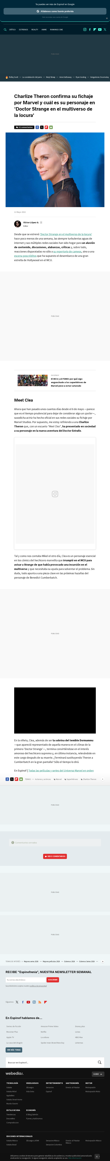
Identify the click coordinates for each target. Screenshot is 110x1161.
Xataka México (12, 1140)
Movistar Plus (12, 1032)
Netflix (43, 1032)
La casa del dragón (14, 1042)
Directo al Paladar (73, 1087)
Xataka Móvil (11, 1091)
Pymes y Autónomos (34, 1118)
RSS (40, 1001)
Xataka (9, 1087)
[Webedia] (14, 1073)
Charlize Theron (89, 779)
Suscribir (52, 980)
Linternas (79, 1042)
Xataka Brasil (11, 1144)
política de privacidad (38, 986)
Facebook (90, 29)
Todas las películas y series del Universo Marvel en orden (61, 770)
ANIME (44, 29)
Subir (96, 1074)
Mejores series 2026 (31, 961)
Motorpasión (91, 1087)
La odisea (45, 1037)
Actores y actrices (43, 779)
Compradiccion (12, 1122)
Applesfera (10, 1095)
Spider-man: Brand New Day (52, 1042)
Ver (56, 856)
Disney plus (80, 1026)
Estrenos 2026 (69, 961)
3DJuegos (30, 1087)
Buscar (99, 1062)
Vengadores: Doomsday (99, 77)
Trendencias (11, 1114)
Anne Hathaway (65, 77)
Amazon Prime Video (49, 1026)
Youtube (100, 29)
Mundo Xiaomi (12, 1103)
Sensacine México (52, 1140)
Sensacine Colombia (54, 1144)
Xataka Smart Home (14, 1099)
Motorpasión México (93, 1140)
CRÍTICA (12, 29)
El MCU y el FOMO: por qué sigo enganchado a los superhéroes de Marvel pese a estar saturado (68, 382)
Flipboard (95, 29)
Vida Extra (30, 1091)
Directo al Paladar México (73, 1141)
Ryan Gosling (81, 77)
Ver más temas (14, 1050)
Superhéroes (72, 779)
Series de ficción (13, 1026)
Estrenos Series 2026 (87, 961)
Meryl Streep (50, 77)
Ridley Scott (13, 77)
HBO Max (79, 1037)
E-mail (51, 127)
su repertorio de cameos (67, 251)
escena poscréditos (25, 256)
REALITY (35, 29)
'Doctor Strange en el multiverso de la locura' (66, 234)
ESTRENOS (23, 29)
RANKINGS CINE (56, 29)
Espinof (49, 1091)
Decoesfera (10, 1118)
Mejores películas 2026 (51, 961)
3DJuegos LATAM (32, 1140)
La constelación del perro (32, 77)
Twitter (105, 29)
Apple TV (10, 1037)
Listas (77, 1032)
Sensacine (50, 1087)
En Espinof (55, 375)
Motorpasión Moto (93, 1091)
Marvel (59, 779)
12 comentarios (26, 127)
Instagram (85, 29)
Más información (74, 1158)
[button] (32, 222)
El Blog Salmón (32, 1114)
